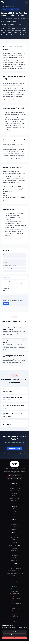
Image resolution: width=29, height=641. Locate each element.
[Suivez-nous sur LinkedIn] (20, 478)
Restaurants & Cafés (14, 591)
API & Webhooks (14, 557)
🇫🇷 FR (10, 475)
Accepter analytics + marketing (14, 637)
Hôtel (15, 596)
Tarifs (14, 553)
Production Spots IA (14, 503)
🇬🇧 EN (14, 475)
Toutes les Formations (14, 566)
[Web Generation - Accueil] (2, 2)
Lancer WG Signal (14, 537)
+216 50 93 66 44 (15, 616)
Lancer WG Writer (14, 560)
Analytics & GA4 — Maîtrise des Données (14, 573)
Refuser (14, 631)
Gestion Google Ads (14, 498)
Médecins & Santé (15, 584)
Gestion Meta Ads (14, 495)
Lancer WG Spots (14, 542)
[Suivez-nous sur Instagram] (11, 478)
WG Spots (14, 539)
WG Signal (14, 535)
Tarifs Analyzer (14, 524)
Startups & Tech (15, 608)
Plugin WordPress (14, 555)
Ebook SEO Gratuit (15, 526)
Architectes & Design (15, 598)
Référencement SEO (14, 490)
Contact (14, 516)
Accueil (2, 6)
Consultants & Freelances (15, 600)
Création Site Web (14, 486)
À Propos (15, 508)
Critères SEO (8, 6)
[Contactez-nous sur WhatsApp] (14, 478)
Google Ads (14, 493)
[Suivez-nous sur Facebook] (8, 478)
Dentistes (15, 586)
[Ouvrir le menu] (26, 2)
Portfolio (14, 511)
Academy (6, 303)
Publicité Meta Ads (14, 575)
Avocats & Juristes (15, 588)
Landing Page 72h (14, 500)
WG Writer (14, 548)
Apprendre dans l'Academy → (14, 453)
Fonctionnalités (14, 550)
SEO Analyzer (15, 522)
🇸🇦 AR (19, 475)
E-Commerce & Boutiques (15, 603)
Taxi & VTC (15, 581)
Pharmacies (15, 605)
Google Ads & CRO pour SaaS (14, 570)
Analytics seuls (14, 634)
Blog (15, 513)
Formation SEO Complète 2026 (14, 568)
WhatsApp (15, 618)
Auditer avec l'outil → (14, 448)
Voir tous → (14, 610)
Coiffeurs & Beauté (15, 593)
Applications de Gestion (14, 488)
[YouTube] (17, 478)
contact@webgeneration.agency (15, 621)
